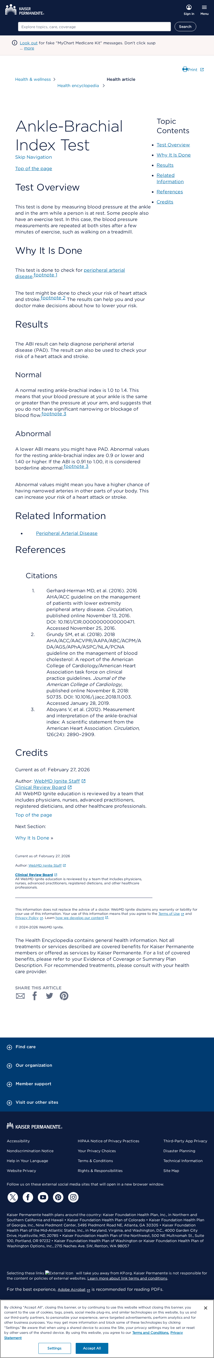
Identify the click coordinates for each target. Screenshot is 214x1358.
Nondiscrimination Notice (30, 1151)
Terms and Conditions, (150, 1333)
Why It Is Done (32, 838)
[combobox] (94, 26)
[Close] (205, 1308)
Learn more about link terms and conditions (127, 1278)
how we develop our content (80, 918)
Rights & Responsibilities (100, 1171)
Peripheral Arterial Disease (67, 533)
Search (185, 26)
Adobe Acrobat (72, 1289)
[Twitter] (12, 1197)
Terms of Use (169, 914)
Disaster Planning (179, 1151)
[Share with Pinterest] (64, 996)
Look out (29, 43)
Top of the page (33, 815)
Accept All (91, 1348)
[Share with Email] (20, 996)
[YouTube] (42, 1197)
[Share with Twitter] (49, 996)
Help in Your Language (27, 1161)
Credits (165, 202)
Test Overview (173, 144)
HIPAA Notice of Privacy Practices (108, 1141)
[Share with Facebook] (35, 996)
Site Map (171, 1171)
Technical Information (183, 1161)
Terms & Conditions (95, 1161)
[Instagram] (72, 1197)
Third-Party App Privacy (185, 1141)
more (29, 48)
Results (165, 165)
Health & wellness (33, 79)
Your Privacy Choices (97, 1151)
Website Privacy (21, 1171)
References (170, 191)
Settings (54, 1348)
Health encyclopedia (78, 85)
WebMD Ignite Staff (45, 865)
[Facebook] (27, 1197)
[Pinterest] (57, 1197)
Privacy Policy (27, 918)
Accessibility (18, 1141)
